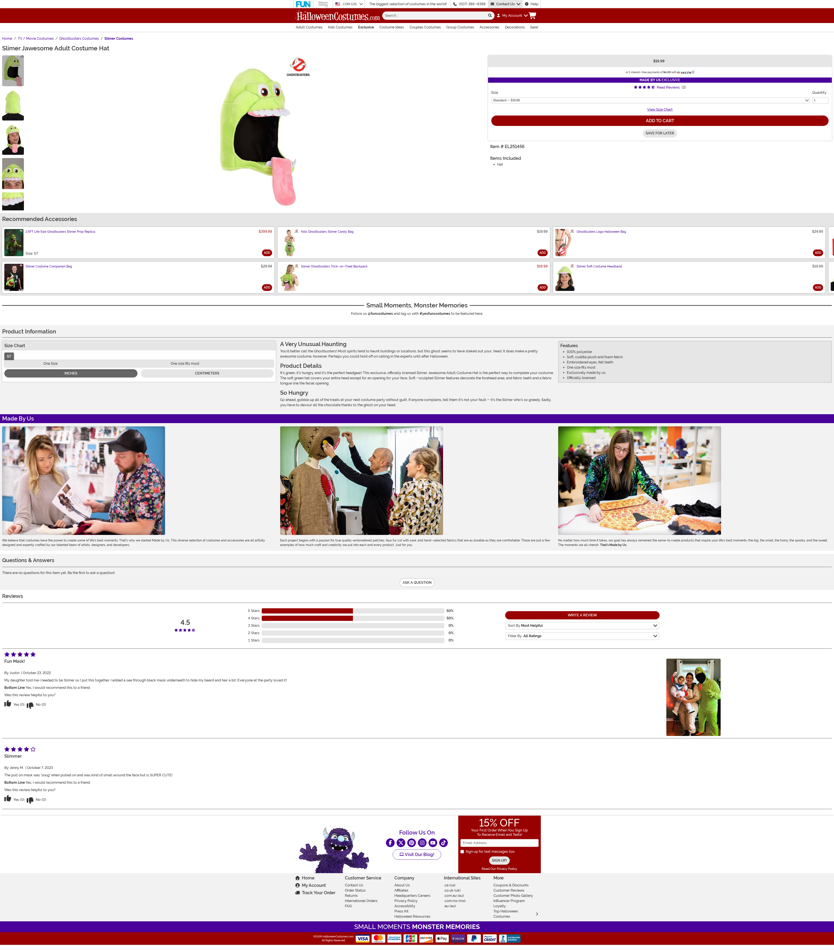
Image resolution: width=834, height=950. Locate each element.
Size (494, 93)
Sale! (534, 27)
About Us (402, 885)
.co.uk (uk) (452, 890)
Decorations (515, 27)
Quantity (819, 93)
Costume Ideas (391, 27)
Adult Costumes (309, 27)
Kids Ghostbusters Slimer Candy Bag (327, 231)
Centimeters (207, 373)
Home (308, 878)
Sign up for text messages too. (490, 851)
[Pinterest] (411, 842)
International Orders (361, 901)
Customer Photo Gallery (513, 896)
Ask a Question (417, 583)
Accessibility (404, 906)
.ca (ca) (449, 885)
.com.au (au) (454, 896)
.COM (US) (350, 4)
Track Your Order (318, 892)
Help (534, 4)
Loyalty (499, 906)
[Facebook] (390, 842)
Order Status (355, 890)
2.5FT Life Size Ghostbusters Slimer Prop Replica (60, 231)
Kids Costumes (340, 27)
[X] (401, 842)
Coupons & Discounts (511, 885)
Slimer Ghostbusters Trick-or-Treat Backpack (334, 266)
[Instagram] (422, 842)
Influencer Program (509, 901)
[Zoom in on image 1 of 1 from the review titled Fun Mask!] (693, 697)
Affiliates (401, 890)
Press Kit (401, 911)
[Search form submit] (490, 16)
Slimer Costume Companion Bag (49, 266)
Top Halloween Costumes (505, 914)
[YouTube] (433, 842)
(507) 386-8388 (472, 4)
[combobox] (433, 16)
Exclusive (366, 27)
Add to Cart (660, 120)
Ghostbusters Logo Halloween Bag (601, 231)
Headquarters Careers (412, 896)
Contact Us (505, 4)
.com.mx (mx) (455, 901)
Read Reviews (668, 87)
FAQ (348, 906)
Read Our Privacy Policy (499, 869)
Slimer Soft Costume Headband (599, 266)
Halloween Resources (412, 916)
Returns (351, 896)
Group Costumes (460, 27)
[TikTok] (443, 842)
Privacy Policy (406, 901)
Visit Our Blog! (419, 854)
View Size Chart (660, 109)
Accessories (489, 27)
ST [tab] (9, 356)
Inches (71, 373)
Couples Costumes (425, 27)
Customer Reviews (508, 890)
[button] (512, 15)
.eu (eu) (450, 906)
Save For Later (660, 133)
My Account (314, 885)
